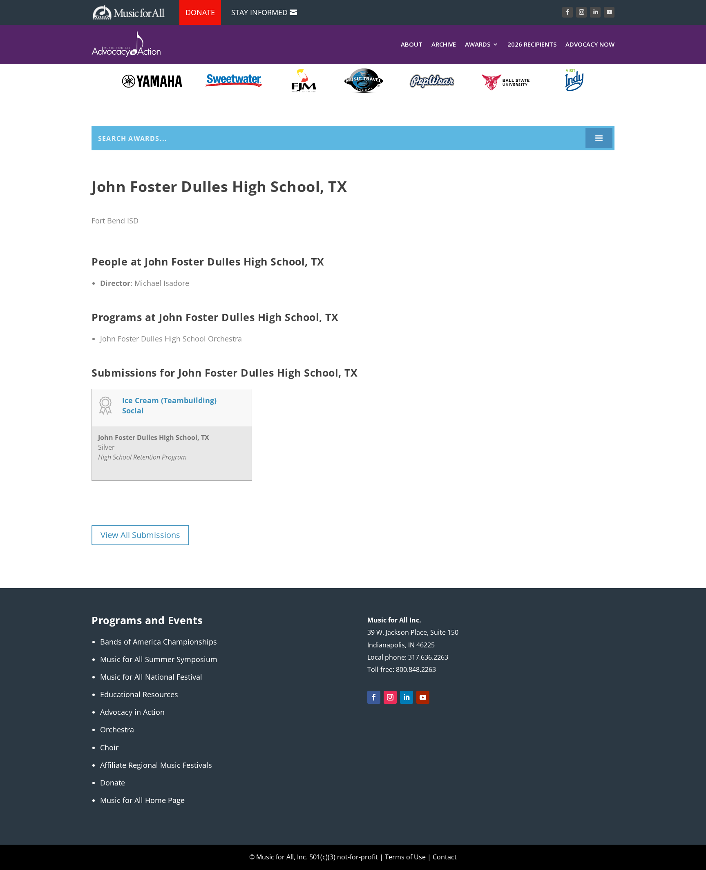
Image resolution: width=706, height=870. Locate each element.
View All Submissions (140, 534)
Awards (477, 44)
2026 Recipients (531, 44)
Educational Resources (139, 694)
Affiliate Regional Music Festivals (156, 765)
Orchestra (117, 729)
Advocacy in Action (132, 712)
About (411, 44)
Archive (443, 44)
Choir (109, 747)
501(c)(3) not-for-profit (343, 856)
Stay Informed (259, 12)
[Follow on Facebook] (567, 12)
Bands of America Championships (158, 642)
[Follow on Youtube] (609, 12)
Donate (200, 12)
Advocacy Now (589, 44)
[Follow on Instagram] (581, 12)
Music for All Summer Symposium (158, 659)
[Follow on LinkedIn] (595, 12)
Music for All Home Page (142, 800)
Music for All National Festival (151, 677)
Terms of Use (405, 856)
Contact (445, 856)
